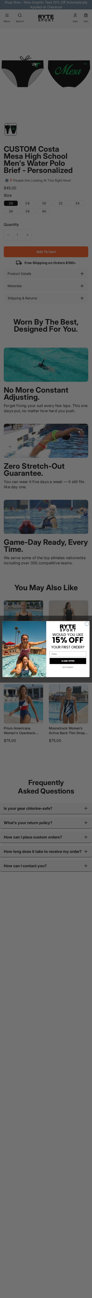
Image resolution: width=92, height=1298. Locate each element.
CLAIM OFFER (68, 660)
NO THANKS (68, 667)
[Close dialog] (87, 624)
